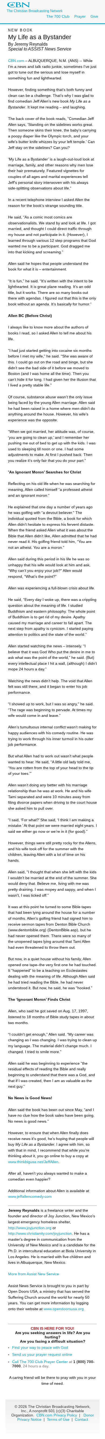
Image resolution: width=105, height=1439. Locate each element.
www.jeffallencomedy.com (30, 1196)
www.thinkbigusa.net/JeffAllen (33, 1162)
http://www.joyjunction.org (29, 1228)
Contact (81, 1419)
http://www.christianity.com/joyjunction (40, 1233)
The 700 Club (57, 16)
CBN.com (16, 61)
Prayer (80, 16)
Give (94, 16)
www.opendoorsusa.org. (64, 1309)
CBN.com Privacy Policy (56, 1415)
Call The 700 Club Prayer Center (40, 1362)
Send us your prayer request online (42, 1354)
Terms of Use (59, 1419)
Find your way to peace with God (40, 1347)
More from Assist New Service (33, 1274)
